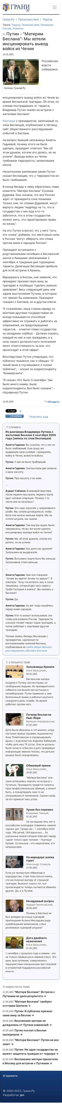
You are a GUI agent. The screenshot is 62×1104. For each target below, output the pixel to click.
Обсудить (53, 401)
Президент (46, 24)
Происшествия (28, 19)
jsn (22, 1095)
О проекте (10, 1075)
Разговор (9, 121)
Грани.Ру (8, 19)
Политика (17, 28)
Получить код (38, 416)
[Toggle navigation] (54, 7)
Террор (48, 19)
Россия (7, 28)
